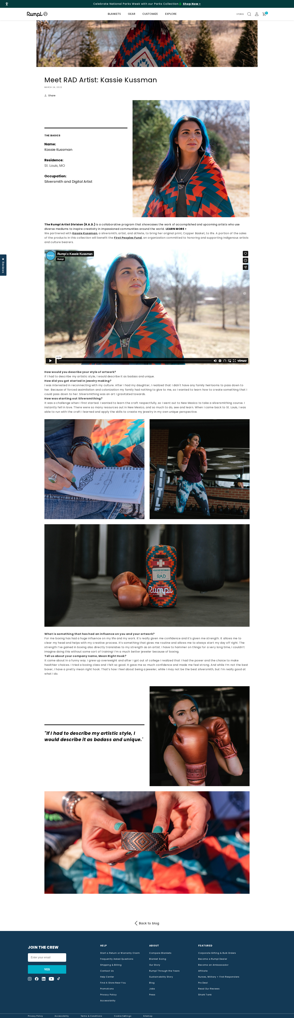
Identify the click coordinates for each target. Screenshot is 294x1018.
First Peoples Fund (128, 238)
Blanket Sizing (157, 959)
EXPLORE (171, 14)
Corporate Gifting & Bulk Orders (217, 953)
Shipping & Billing (111, 965)
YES (47, 969)
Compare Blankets (160, 953)
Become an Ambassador (213, 965)
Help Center (107, 977)
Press (152, 995)
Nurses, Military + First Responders (218, 977)
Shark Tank (205, 995)
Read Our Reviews (209, 989)
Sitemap (147, 1016)
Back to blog (149, 923)
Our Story (154, 965)
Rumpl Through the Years (164, 971)
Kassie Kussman (84, 233)
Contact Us (107, 971)
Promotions (107, 989)
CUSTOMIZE (150, 14)
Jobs (152, 989)
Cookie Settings (123, 1016)
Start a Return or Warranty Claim (120, 953)
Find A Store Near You (113, 983)
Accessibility (108, 1001)
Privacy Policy (108, 995)
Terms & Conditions (91, 1016)
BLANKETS (114, 14)
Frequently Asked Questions (116, 959)
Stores (240, 14)
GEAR (131, 14)
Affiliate (203, 971)
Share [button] (52, 95)
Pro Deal (203, 983)
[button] (251, 14)
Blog (152, 983)
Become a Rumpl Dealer (212, 959)
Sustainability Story (161, 977)
